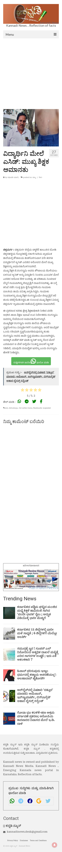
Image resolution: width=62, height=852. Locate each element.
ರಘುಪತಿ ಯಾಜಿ (13, 177)
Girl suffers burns (25, 408)
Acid (6, 408)
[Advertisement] (31, 71)
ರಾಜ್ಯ (34, 177)
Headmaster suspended (42, 408)
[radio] (22, 390)
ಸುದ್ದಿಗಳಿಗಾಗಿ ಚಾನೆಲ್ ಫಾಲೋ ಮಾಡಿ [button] (31, 362)
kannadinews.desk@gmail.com (27, 831)
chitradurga (13, 408)
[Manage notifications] (54, 845)
